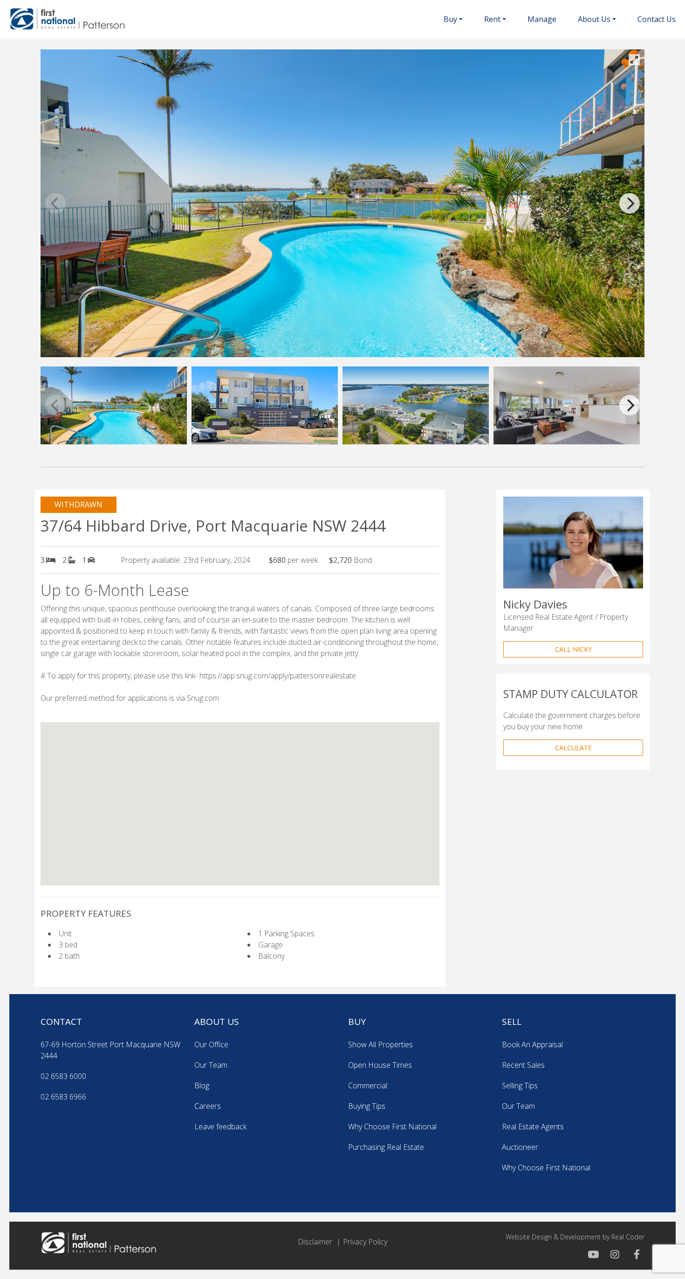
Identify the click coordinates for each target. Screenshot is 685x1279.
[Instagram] (613, 1254)
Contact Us (656, 19)
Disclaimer (315, 1242)
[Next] (629, 203)
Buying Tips (366, 1106)
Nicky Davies (535, 604)
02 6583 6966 (63, 1097)
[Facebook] (634, 1254)
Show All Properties (380, 1044)
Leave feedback (220, 1126)
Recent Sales (523, 1065)
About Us (594, 19)
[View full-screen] (634, 59)
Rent (492, 19)
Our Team (210, 1065)
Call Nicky (573, 649)
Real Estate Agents (533, 1126)
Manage (541, 19)
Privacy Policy (365, 1242)
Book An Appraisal (532, 1044)
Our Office (211, 1044)
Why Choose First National (392, 1126)
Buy (450, 19)
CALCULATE (573, 747)
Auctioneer (520, 1147)
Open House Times (380, 1065)
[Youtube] (593, 1254)
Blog (201, 1085)
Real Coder (627, 1236)
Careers (207, 1106)
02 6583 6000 (63, 1076)
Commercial (367, 1085)
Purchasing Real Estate (386, 1147)
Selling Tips (520, 1085)
